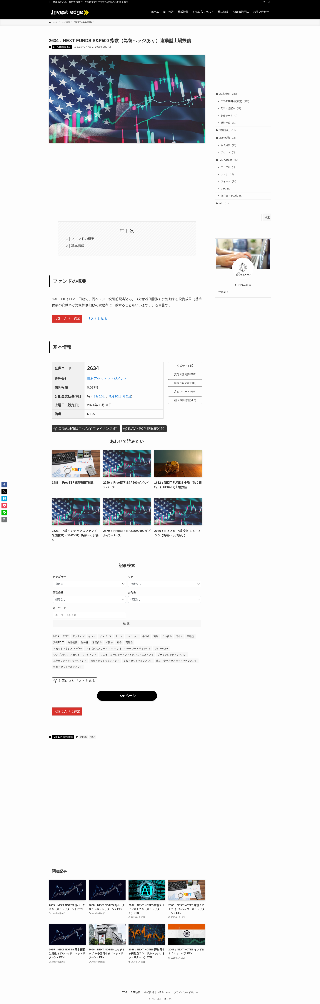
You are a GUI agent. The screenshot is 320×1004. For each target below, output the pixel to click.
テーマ (119, 636)
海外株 (84, 642)
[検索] (268, 2)
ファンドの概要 (82, 239)
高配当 (129, 642)
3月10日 (100, 396)
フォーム (228, 181)
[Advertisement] (127, 182)
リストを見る (97, 319)
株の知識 (227, 137)
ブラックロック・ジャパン (171, 654)
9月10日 (115, 396)
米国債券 (97, 642)
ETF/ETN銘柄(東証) (62, 47)
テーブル (228, 167)
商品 (156, 636)
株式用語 (228, 145)
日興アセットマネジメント (137, 660)
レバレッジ (132, 636)
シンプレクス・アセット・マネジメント (75, 654)
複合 (119, 642)
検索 (127, 623)
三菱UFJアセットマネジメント (70, 660)
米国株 (109, 642)
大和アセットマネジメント (105, 660)
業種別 (190, 636)
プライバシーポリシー (186, 992)
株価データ (229, 115)
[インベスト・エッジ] (69, 11)
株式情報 (228, 93)
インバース (105, 636)
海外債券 (72, 642)
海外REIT (58, 642)
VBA (225, 188)
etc (224, 203)
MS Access (228, 159)
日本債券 (167, 636)
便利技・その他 (231, 195)
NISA (56, 636)
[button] (4, 484)
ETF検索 (135, 992)
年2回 (127, 396)
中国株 (146, 636)
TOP (124, 992)
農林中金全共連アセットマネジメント (176, 660)
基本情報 (77, 246)
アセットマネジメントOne (67, 648)
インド (92, 636)
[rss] (263, 2)
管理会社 (227, 130)
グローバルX (161, 648)
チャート (228, 152)
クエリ (227, 174)
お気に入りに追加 (67, 319)
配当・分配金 (231, 108)
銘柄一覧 (228, 122)
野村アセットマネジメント (107, 378)
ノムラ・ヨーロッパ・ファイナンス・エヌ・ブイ (127, 654)
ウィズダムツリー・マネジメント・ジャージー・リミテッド (118, 648)
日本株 (179, 636)
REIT (66, 636)
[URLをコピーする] (4, 519)
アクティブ (78, 636)
